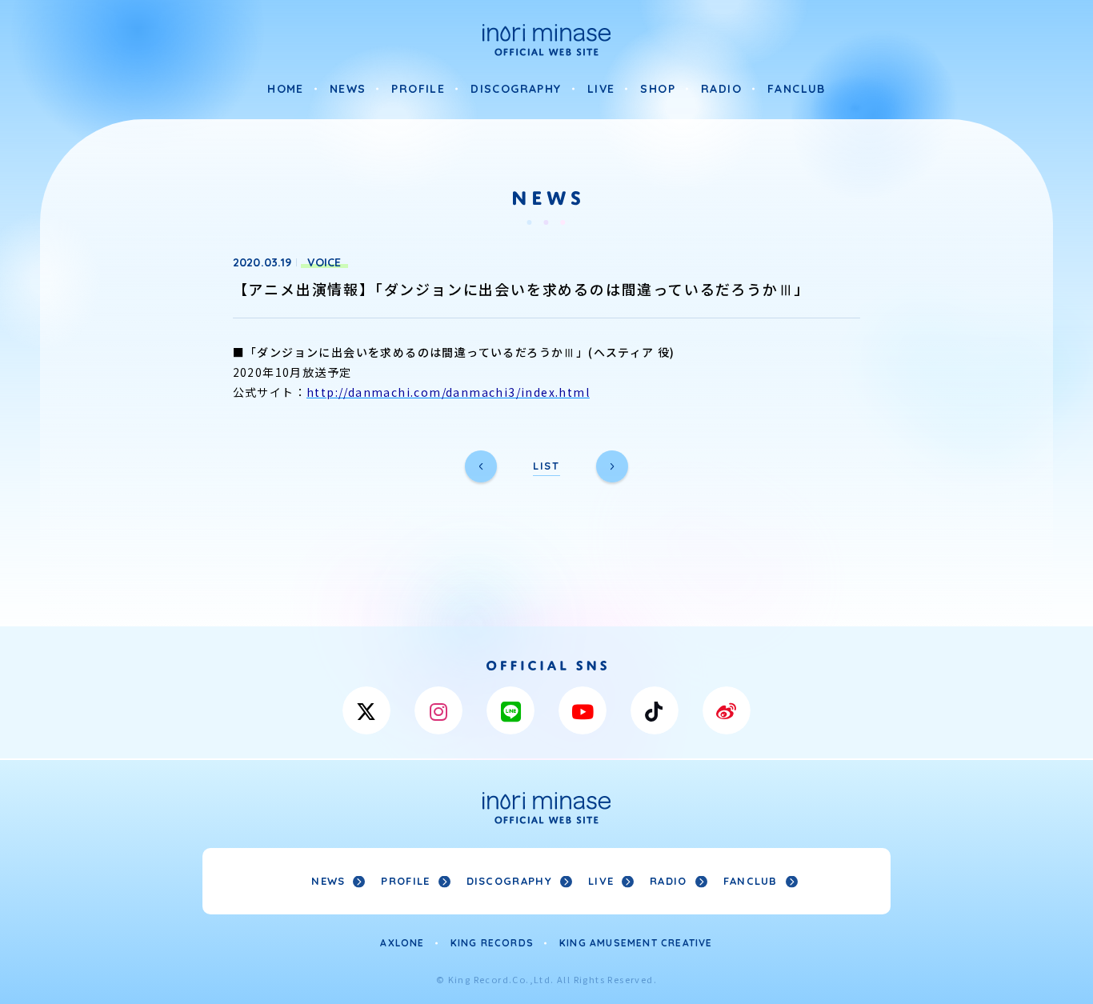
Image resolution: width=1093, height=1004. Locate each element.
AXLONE (402, 943)
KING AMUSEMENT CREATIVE (636, 943)
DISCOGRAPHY (515, 89)
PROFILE (418, 89)
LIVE (601, 89)
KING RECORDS (492, 943)
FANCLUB (796, 89)
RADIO (721, 89)
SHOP (657, 89)
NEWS (348, 89)
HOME (285, 89)
